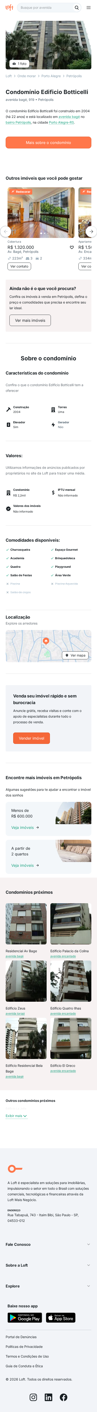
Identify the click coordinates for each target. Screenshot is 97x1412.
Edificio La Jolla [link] (16, 1108)
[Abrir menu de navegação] (88, 7)
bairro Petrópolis (18, 122)
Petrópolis (74, 76)
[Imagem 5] (54, 233)
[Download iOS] (61, 1318)
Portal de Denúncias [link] (21, 1337)
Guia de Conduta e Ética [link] (24, 1366)
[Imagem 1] (41, 233)
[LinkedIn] (48, 1398)
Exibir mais (14, 1116)
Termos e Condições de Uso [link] (27, 1356)
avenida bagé (69, 117)
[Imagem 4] (51, 233)
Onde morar (26, 76)
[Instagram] (33, 1398)
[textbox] (49, 7)
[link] (30, 320)
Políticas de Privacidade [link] (24, 1347)
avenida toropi (15, 1013)
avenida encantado (63, 956)
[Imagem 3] (47, 233)
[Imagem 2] (44, 233)
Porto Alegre (51, 76)
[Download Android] (25, 1318)
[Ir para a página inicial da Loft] (11, 7)
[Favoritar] (72, 247)
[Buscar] (77, 7)
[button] (48, 646)
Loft (9, 76)
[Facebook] (63, 1398)
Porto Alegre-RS (61, 122)
